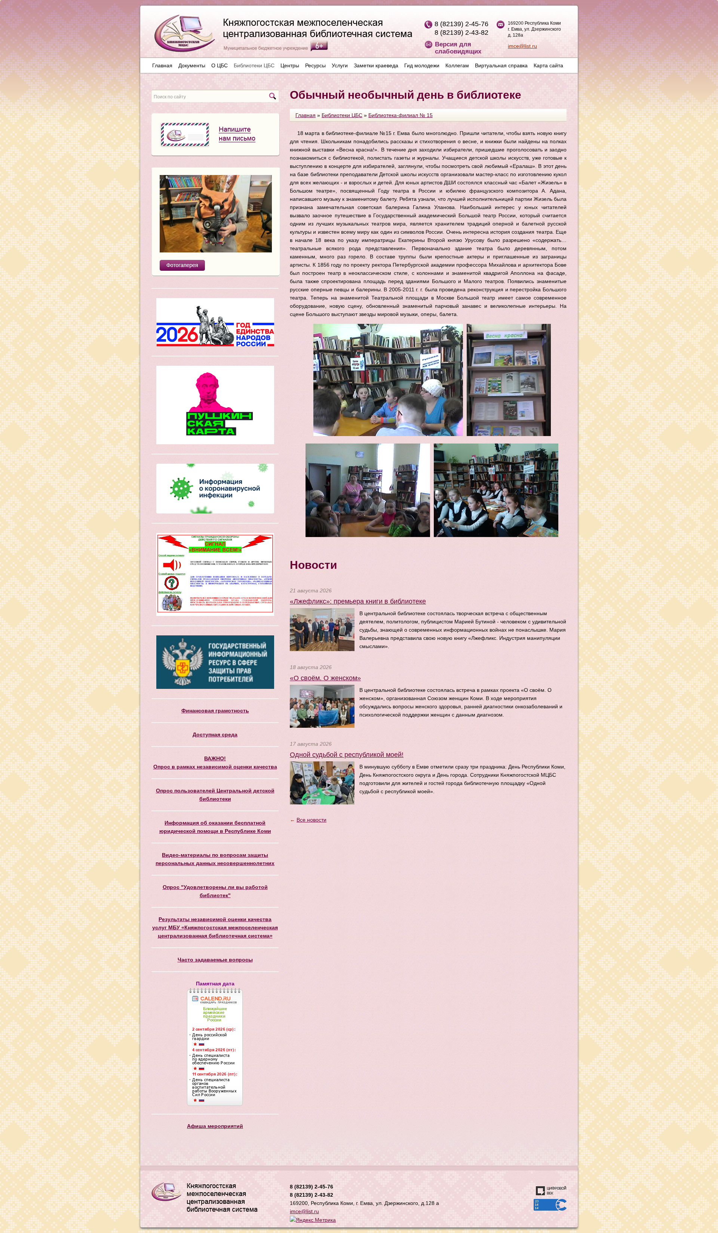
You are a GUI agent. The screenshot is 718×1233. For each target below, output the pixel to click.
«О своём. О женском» (325, 678)
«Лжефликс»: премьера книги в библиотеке (358, 601)
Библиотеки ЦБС (254, 65)
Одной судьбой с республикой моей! (347, 754)
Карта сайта (548, 65)
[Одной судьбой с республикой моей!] (322, 782)
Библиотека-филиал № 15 (400, 115)
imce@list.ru (522, 46)
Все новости (311, 820)
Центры (289, 65)
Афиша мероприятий (215, 1126)
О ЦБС (219, 65)
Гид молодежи (421, 65)
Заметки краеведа (376, 65)
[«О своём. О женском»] (322, 706)
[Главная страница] (279, 36)
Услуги (340, 65)
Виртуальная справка (501, 65)
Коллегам (457, 65)
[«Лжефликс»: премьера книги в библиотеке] (322, 629)
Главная (162, 65)
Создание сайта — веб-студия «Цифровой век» (551, 1190)
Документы (191, 65)
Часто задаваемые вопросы (215, 960)
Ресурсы (315, 65)
